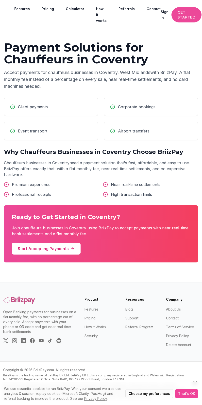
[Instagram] (14, 340)
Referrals (126, 9)
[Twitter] (5, 340)
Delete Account (178, 345)
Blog (129, 309)
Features (22, 9)
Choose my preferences (149, 393)
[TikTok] (50, 340)
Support (131, 318)
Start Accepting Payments (43, 248)
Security (91, 336)
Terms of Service (180, 327)
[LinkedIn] (23, 340)
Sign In (164, 15)
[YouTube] (41, 340)
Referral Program (139, 327)
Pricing (48, 9)
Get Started (186, 14)
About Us (173, 309)
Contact (154, 9)
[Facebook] (32, 340)
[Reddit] (58, 340)
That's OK (186, 393)
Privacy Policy (177, 336)
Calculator (75, 9)
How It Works (95, 327)
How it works (101, 15)
